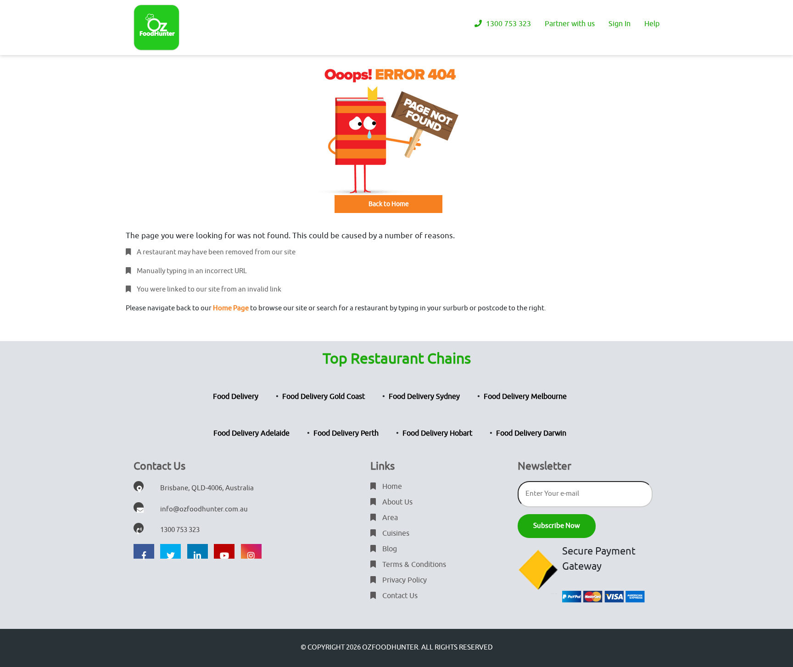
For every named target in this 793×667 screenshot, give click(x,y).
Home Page (231, 308)
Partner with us (570, 23)
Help (651, 23)
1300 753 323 (507, 23)
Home (391, 486)
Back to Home (389, 204)
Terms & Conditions (413, 564)
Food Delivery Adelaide (251, 433)
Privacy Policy (403, 580)
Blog (388, 549)
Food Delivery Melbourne (525, 396)
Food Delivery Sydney (424, 396)
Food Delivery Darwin (531, 433)
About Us (396, 502)
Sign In (620, 23)
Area (389, 517)
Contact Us (399, 595)
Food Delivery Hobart (437, 433)
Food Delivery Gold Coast (323, 396)
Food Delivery (235, 396)
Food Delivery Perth (346, 433)
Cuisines (394, 533)
